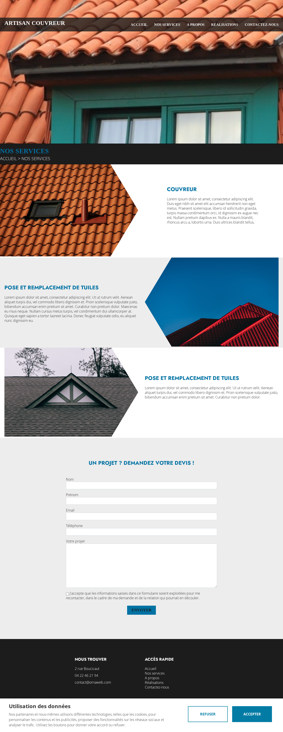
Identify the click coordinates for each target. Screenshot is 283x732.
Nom (70, 479)
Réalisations (224, 25)
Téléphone (74, 525)
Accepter (252, 714)
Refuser (208, 714)
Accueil (139, 25)
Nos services (167, 25)
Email (70, 510)
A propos (196, 25)
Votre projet (75, 541)
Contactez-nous (262, 25)
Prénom (72, 495)
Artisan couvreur (34, 23)
